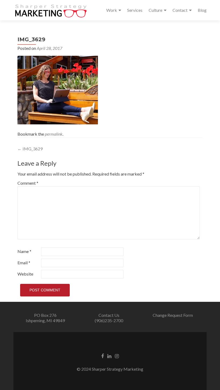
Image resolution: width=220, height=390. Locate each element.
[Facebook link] (102, 355)
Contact (180, 10)
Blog (202, 10)
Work (111, 10)
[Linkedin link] (109, 355)
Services (134, 10)
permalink (54, 133)
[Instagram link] (117, 355)
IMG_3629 (30, 148)
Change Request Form (173, 315)
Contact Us (108, 315)
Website (25, 273)
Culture (155, 10)
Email (23, 262)
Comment (27, 182)
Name (24, 251)
